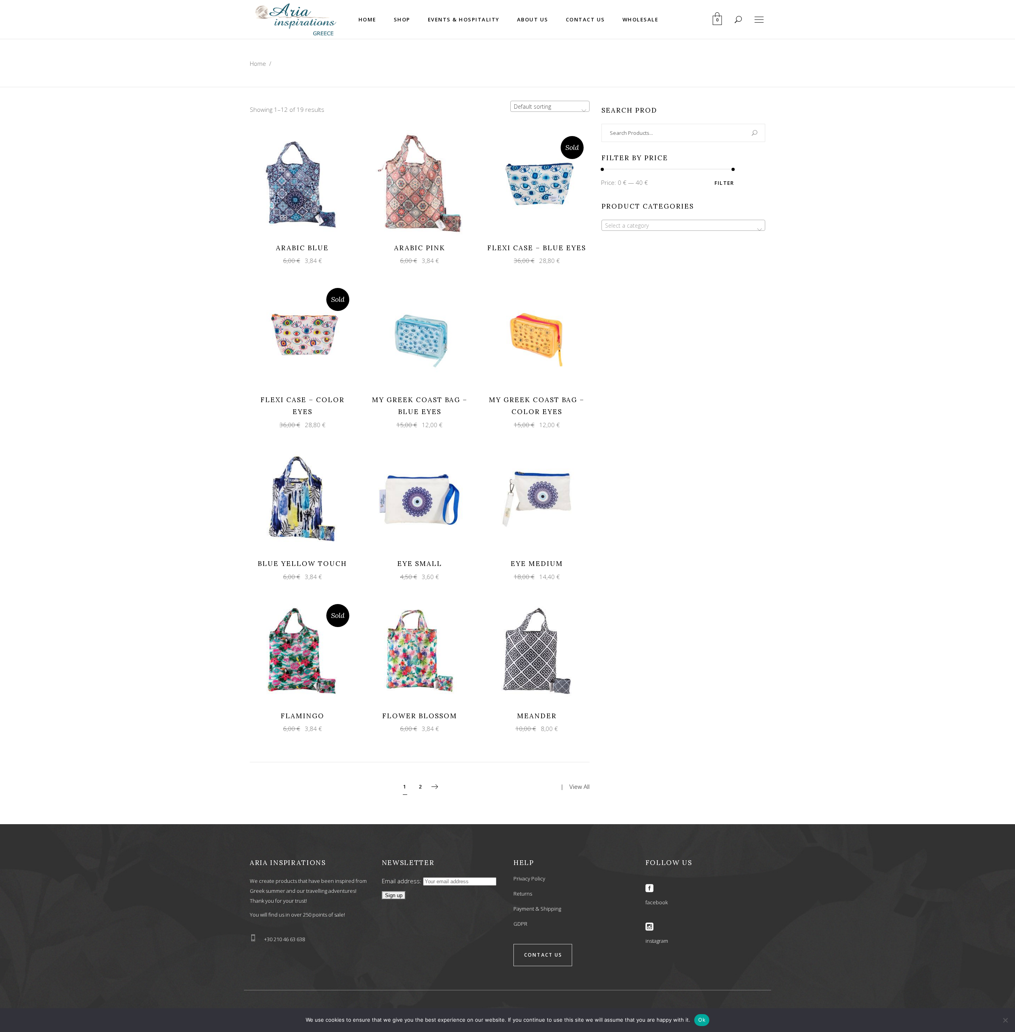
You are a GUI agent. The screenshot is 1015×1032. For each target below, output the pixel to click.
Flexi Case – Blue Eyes (536, 248)
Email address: (402, 881)
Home (258, 63)
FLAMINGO (302, 716)
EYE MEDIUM (537, 563)
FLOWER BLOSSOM (419, 716)
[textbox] (683, 225)
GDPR (520, 923)
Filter (724, 182)
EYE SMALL (419, 563)
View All (579, 786)
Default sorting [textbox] (532, 106)
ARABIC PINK (419, 248)
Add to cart (295, 182)
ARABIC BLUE (302, 248)
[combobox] (550, 106)
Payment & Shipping (537, 908)
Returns (522, 893)
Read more (529, 182)
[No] (1005, 1020)
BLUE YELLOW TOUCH (302, 563)
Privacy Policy (529, 878)
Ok (701, 1020)
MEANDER (537, 716)
